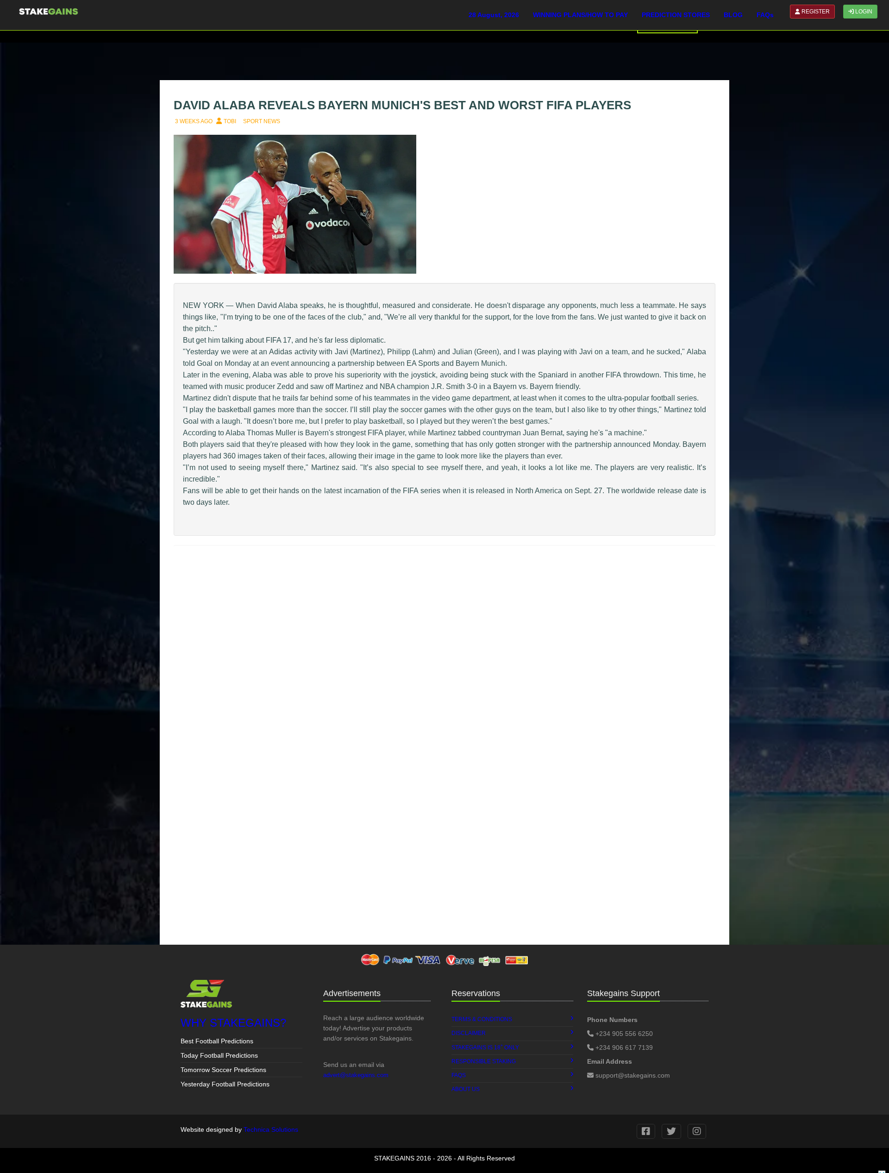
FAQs (765, 15)
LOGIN (863, 11)
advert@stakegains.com (355, 1075)
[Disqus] (444, 669)
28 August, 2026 (494, 15)
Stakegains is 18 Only (485, 1047)
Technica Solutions (271, 1129)
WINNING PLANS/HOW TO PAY (580, 15)
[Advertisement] (444, 870)
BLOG (733, 15)
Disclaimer (468, 1033)
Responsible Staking (483, 1061)
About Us (465, 1089)
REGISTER (815, 11)
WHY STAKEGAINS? (233, 1022)
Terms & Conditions (481, 1019)
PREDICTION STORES (676, 15)
